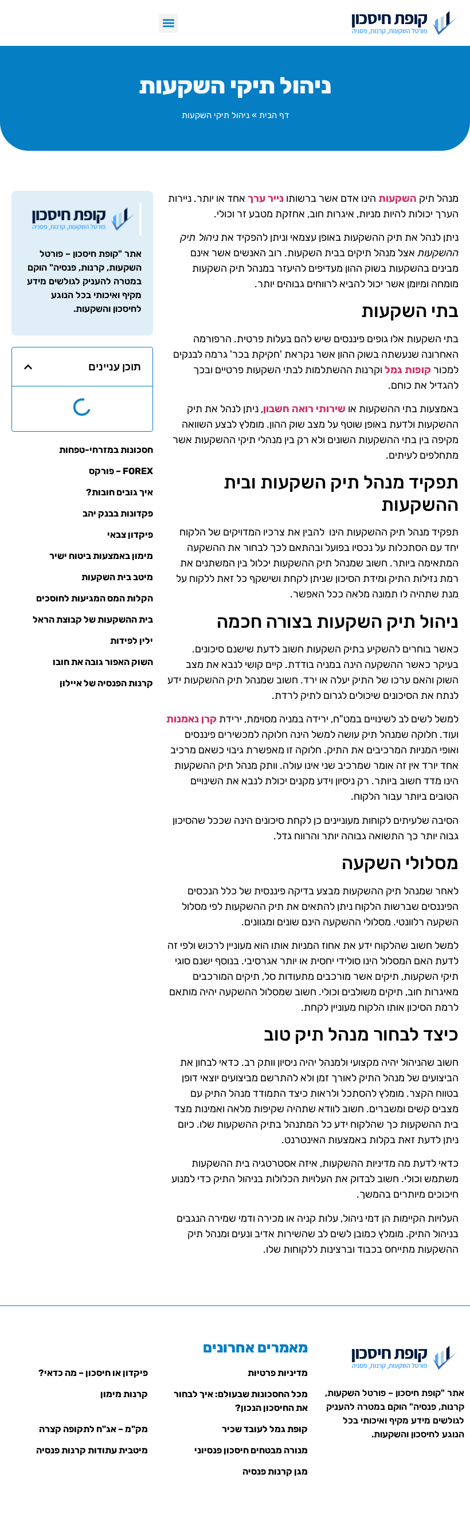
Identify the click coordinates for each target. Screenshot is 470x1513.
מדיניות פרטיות (278, 1372)
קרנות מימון (124, 1394)
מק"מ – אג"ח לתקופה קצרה (93, 1429)
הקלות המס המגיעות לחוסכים (94, 598)
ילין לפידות (131, 640)
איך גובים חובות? (119, 492)
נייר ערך (266, 198)
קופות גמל (408, 369)
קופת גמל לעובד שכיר (265, 1429)
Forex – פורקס (121, 471)
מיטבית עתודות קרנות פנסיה (92, 1450)
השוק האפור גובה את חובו (103, 661)
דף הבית (274, 115)
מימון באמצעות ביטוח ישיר (101, 555)
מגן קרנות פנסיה (275, 1471)
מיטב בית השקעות (117, 577)
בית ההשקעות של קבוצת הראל (93, 619)
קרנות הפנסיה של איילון (106, 683)
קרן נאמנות (191, 719)
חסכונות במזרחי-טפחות (106, 449)
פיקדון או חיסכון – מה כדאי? (93, 1372)
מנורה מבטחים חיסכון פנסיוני (251, 1450)
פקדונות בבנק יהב (118, 513)
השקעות (397, 198)
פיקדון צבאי (130, 534)
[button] (168, 23)
